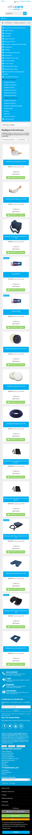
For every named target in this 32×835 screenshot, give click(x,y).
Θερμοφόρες (8, 55)
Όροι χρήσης (5, 762)
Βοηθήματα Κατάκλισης (10, 98)
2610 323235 (16, 816)
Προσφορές (5, 801)
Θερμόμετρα (8, 47)
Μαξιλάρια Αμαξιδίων (10, 95)
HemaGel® (7, 36)
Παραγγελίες (5, 770)
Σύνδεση (22, 1)
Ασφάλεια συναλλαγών (8, 760)
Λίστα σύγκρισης (6, 772)
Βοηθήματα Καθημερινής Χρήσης (13, 106)
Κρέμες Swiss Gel (9, 39)
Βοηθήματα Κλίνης (9, 87)
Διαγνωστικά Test (9, 41)
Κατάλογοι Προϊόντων (8, 791)
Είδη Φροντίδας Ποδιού (11, 66)
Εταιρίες (4, 795)
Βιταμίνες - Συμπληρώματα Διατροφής (15, 44)
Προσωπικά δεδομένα (8, 756)
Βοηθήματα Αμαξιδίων (10, 100)
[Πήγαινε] (29, 779)
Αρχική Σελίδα (2, 23)
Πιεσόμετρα (7, 33)
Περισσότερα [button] (6, 828)
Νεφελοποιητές (9, 30)
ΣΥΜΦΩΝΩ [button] (16, 832)
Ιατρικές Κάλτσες (9, 61)
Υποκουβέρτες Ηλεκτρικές (12, 52)
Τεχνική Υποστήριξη (7, 755)
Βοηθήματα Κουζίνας (10, 103)
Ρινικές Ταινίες (8, 63)
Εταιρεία (4, 746)
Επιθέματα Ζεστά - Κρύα (11, 58)
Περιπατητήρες (8, 108)
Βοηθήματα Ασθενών (20, 23)
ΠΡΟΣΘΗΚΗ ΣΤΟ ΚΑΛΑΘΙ (16, 177)
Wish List (4, 774)
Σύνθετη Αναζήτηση (7, 798)
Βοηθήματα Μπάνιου (9, 82)
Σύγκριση (16, 174)
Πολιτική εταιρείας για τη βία (10, 758)
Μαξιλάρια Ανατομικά (10, 92)
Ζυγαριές (7, 50)
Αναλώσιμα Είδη (9, 119)
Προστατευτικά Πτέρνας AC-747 (16, 161)
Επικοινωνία (5, 765)
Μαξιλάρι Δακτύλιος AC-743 (16, 386)
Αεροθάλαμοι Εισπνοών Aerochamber (15, 28)
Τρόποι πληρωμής (7, 751)
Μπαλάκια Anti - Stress (10, 69)
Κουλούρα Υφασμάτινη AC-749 (16, 423)
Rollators (6, 111)
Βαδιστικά (7, 113)
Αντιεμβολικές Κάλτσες (11, 77)
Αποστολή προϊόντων (8, 753)
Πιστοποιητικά (21, 746)
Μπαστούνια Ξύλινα (9, 116)
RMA (3, 1)
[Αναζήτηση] (25, 13)
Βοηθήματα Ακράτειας (10, 90)
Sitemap (4, 764)
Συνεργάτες (12, 746)
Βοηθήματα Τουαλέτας (10, 85)
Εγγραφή (28, 1)
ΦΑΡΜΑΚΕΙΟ (8, 23)
